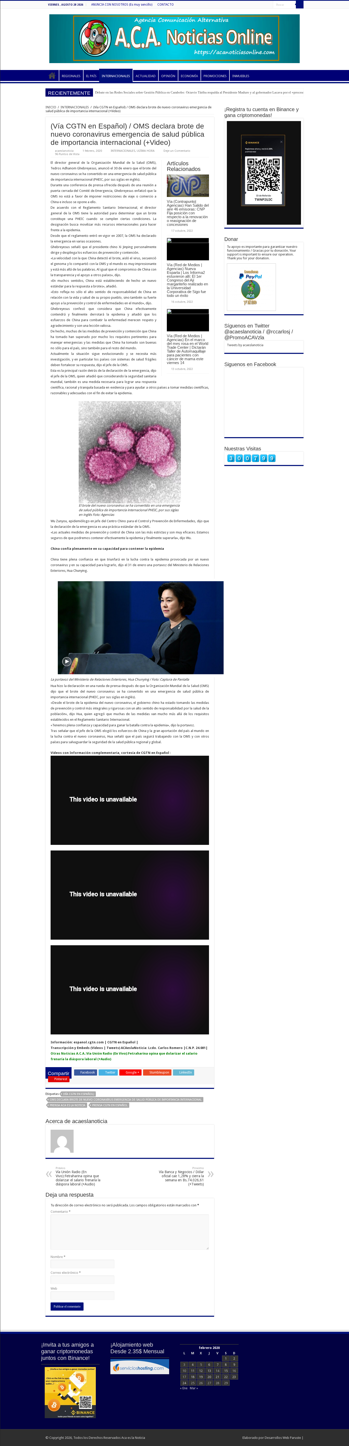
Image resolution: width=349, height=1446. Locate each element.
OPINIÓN (168, 76)
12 (201, 1371)
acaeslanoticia (64, 151)
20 (209, 1377)
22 (226, 1377)
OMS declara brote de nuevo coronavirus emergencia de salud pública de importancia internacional (126, 1099)
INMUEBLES (240, 76)
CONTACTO (165, 4)
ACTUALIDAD (146, 76)
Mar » (194, 1388)
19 (201, 1377)
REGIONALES (71, 76)
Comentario (61, 1212)
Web (54, 1288)
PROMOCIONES (215, 76)
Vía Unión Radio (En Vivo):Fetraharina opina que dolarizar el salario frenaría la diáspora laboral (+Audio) (78, 1176)
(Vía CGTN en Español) (78, 1094)
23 (234, 1377)
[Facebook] (269, 5)
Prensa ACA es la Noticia (67, 1105)
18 (192, 1377)
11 (192, 1371)
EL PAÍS (91, 76)
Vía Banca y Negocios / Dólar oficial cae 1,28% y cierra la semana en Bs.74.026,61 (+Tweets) (181, 1176)
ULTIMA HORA (146, 151)
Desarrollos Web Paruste (283, 1438)
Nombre (58, 1257)
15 (226, 1371)
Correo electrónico (66, 1273)
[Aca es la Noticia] (174, 38)
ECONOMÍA (189, 76)
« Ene (184, 1388)
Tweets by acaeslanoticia (245, 345)
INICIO (52, 75)
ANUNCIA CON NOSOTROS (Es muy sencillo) (121, 4)
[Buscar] (300, 4)
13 (209, 1371)
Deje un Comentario (177, 151)
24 (184, 1383)
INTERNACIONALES (116, 76)
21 (217, 1377)
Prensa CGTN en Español (109, 1105)
